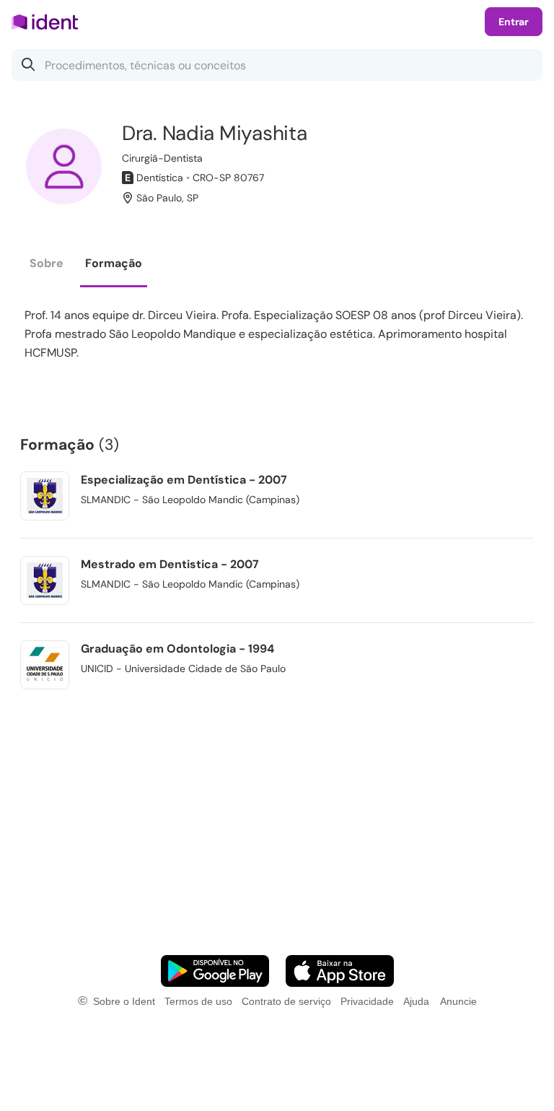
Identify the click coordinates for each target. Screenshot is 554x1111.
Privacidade (367, 1001)
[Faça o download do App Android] (215, 971)
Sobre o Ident (124, 1001)
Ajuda (416, 1001)
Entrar (513, 21)
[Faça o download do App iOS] (339, 971)
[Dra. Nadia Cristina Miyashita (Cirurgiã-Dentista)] (64, 166)
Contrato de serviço (286, 1001)
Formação (113, 263)
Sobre (46, 263)
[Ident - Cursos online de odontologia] (49, 22)
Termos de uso (198, 1001)
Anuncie (458, 1001)
